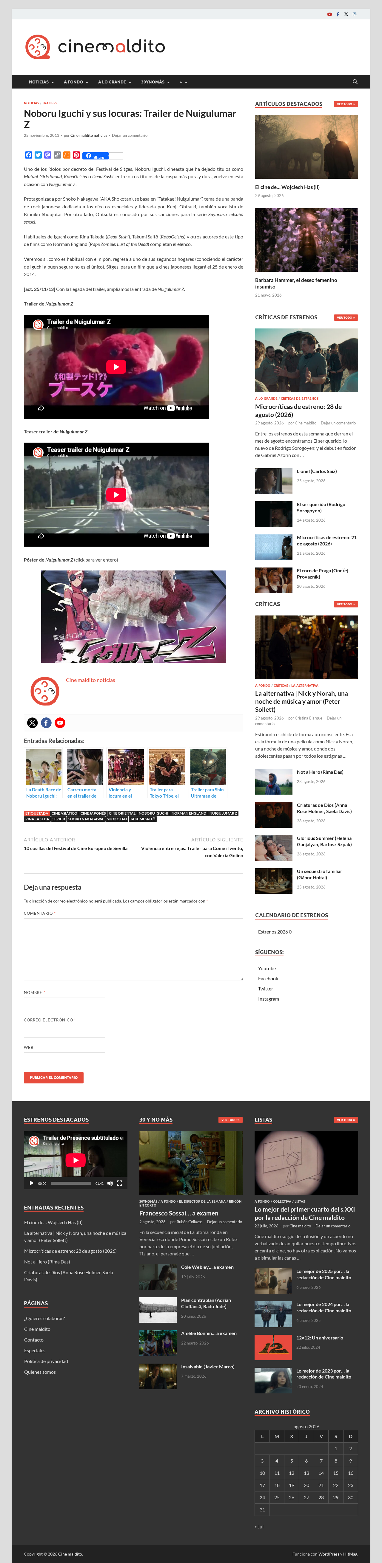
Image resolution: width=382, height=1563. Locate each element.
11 (277, 1473)
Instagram (268, 998)
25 (277, 1497)
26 (291, 1497)
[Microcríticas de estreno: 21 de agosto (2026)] (273, 538)
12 (291, 1473)
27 (306, 1497)
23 (350, 1485)
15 (335, 1473)
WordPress (328, 1553)
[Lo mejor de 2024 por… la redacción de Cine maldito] (273, 1305)
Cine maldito (305, 423)
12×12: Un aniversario (319, 1337)
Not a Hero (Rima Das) (320, 772)
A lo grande (112, 82)
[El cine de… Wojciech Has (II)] (306, 146)
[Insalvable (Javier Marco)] (158, 1367)
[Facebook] (337, 14)
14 (321, 1473)
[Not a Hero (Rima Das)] (273, 772)
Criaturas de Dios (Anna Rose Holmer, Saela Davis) (324, 808)
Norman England (189, 813)
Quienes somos (40, 1372)
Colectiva (282, 1201)
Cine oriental (122, 813)
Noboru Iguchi (153, 813)
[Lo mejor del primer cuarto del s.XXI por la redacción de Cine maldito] (306, 1134)
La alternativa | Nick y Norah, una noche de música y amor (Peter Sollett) (301, 701)
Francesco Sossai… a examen (178, 1213)
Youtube (267, 968)
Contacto (34, 1339)
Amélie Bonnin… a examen (209, 1333)
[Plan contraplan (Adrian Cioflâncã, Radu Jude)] (158, 1300)
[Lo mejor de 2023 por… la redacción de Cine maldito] (273, 1371)
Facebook (268, 978)
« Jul (259, 1526)
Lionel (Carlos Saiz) (317, 471)
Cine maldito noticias (88, 135)
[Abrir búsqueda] (355, 82)
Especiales (34, 1350)
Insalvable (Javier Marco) (208, 1366)
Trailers (49, 103)
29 (335, 1497)
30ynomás (152, 82)
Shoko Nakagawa (86, 819)
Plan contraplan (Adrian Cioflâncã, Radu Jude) (206, 1303)
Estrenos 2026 (273, 931)
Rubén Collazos (190, 1221)
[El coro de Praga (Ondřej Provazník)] (273, 571)
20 (306, 1485)
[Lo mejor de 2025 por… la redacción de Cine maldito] (273, 1271)
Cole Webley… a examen (207, 1267)
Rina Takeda (37, 819)
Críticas (281, 685)
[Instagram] (354, 14)
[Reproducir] (32, 1183)
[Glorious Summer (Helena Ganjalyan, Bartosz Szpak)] (273, 838)
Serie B (59, 819)
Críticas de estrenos (299, 398)
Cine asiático (64, 813)
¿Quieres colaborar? (44, 1318)
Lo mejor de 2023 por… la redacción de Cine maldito (323, 1374)
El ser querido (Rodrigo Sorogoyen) (321, 507)
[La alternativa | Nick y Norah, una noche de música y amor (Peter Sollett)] (306, 649)
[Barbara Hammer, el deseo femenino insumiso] (306, 239)
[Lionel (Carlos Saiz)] (273, 472)
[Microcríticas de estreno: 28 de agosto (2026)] (306, 362)
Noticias (39, 82)
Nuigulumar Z (223, 813)
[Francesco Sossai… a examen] (191, 1134)
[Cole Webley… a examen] (158, 1267)
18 (277, 1485)
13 (306, 1473)
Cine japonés (93, 813)
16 (350, 1473)
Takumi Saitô (142, 819)
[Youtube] (329, 14)
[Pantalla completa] (120, 1183)
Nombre (34, 992)
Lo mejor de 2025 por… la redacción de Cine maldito (323, 1274)
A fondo (73, 82)
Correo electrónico (50, 1020)
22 (335, 1485)
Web (28, 1047)
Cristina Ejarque (308, 718)
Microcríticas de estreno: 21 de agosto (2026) (327, 540)
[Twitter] (346, 14)
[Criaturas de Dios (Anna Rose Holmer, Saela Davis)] (273, 805)
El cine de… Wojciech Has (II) (287, 187)
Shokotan (117, 819)
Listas (300, 1201)
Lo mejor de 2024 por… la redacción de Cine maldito (323, 1307)
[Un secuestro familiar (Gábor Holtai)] (273, 871)
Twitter (265, 988)
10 (262, 1473)
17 (262, 1485)
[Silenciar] (110, 1183)
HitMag (350, 1553)
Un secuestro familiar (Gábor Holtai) (319, 874)
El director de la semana (202, 1201)
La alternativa (304, 685)
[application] (75, 1160)
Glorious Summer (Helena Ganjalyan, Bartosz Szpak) (324, 841)
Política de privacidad (46, 1361)
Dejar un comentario (129, 135)
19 (291, 1485)
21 (321, 1485)
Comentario (40, 913)
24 (262, 1497)
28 (321, 1497)
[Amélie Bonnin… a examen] (158, 1333)
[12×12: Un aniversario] (273, 1338)
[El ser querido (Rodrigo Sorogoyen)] (273, 505)
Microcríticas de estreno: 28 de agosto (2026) (70, 1251)
